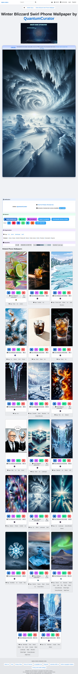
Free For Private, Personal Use (46, 204)
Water (36, 647)
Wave (43, 584)
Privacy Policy (18, 664)
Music (14, 238)
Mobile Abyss (30, 7)
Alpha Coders (4, 2)
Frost (30, 644)
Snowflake (12, 582)
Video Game (32, 238)
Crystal (20, 582)
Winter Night (66, 587)
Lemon (21, 303)
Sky (61, 585)
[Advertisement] (39, 187)
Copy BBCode (41, 223)
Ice (17, 303)
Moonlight (25, 644)
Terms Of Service (28, 664)
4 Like (23, 219)
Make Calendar (44, 219)
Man (12, 470)
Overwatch (47, 238)
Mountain (62, 305)
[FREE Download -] (31, 403)
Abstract (67, 414)
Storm (37, 527)
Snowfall (34, 413)
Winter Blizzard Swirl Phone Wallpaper (45, 7)
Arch (19, 359)
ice (9, 234)
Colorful (21, 525)
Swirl (47, 527)
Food (14, 303)
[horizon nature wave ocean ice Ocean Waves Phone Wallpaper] (39, 569)
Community (64, 2)
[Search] (36, 2)
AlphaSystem (43, 580)
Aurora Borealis (68, 525)
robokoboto (20, 300)
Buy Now (62, 208)
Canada (31, 647)
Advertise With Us (54, 664)
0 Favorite (32, 219)
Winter (63, 302)
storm (12, 234)
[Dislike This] (46, 403)
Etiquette (46, 664)
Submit (57, 2)
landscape (17, 234)
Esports (52, 238)
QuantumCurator (39, 18)
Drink (38, 238)
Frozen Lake (58, 302)
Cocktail (39, 302)
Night (65, 585)
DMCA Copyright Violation (67, 664)
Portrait (16, 525)
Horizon (34, 584)
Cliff (70, 470)
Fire (59, 414)
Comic (22, 470)
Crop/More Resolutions (60, 219)
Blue (25, 582)
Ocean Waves (40, 586)
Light (58, 585)
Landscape (44, 471)
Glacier (15, 359)
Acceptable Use (38, 664)
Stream (57, 582)
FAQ (12, 664)
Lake (71, 302)
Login (69, 2)
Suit (19, 470)
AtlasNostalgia (20, 355)
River (59, 644)
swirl (23, 234)
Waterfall (58, 470)
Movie (27, 238)
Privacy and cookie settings (39, 667)
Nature (39, 584)
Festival (42, 238)
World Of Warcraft (20, 238)
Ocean (23, 359)
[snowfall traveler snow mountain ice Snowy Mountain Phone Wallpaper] (39, 399)
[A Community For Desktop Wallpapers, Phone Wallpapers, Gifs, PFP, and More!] (24, 7)
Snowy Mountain (39, 416)
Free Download (11, 219)
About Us (7, 664)
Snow (10, 238)
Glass (41, 359)
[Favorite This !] (36, 403)
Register (74, 2)
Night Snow (66, 590)
